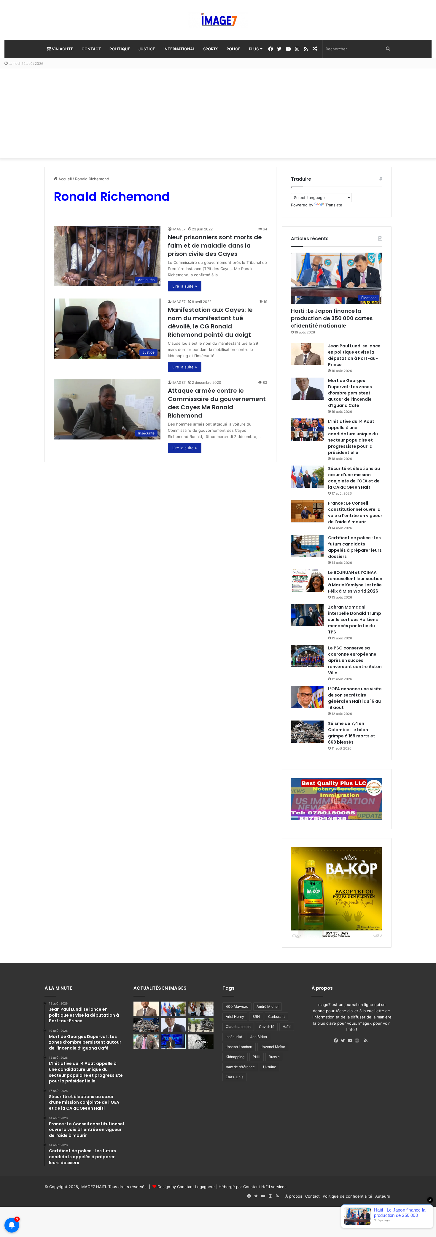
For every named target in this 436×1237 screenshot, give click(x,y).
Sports (210, 48)
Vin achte (62, 48)
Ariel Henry (235, 1016)
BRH (256, 1016)
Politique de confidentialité (347, 1196)
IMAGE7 (179, 229)
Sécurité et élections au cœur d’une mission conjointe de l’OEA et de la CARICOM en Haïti (354, 478)
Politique (119, 48)
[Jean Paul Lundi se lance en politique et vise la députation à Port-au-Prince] (307, 354)
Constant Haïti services (265, 1186)
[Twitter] (344, 1040)
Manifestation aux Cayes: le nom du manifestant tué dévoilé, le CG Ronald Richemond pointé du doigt (210, 322)
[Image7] (218, 20)
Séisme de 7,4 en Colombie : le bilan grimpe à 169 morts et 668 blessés (351, 733)
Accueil (64, 179)
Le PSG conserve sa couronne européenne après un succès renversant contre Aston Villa (355, 660)
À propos (293, 1196)
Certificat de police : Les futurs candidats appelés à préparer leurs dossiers (355, 547)
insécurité (234, 1036)
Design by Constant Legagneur (186, 1186)
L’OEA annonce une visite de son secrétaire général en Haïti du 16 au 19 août (355, 698)
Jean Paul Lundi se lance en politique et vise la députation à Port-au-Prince (354, 355)
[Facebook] (337, 1040)
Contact (91, 48)
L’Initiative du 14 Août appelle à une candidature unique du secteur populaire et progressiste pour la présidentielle (353, 436)
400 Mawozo (237, 1006)
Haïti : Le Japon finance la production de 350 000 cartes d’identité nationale (332, 318)
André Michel (268, 1006)
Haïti (287, 1026)
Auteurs (382, 1196)
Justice (147, 48)
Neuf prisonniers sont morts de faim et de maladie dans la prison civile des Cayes (215, 245)
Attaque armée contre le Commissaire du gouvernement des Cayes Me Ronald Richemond (217, 403)
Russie (274, 1057)
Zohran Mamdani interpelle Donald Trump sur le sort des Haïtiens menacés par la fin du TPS (354, 619)
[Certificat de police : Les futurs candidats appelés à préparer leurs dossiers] (307, 546)
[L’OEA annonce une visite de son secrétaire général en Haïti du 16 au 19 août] (307, 697)
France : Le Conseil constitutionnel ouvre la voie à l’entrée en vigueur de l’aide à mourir (355, 512)
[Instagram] (358, 1040)
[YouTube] (351, 1040)
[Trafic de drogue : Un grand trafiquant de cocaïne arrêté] (201, 1041)
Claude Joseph (238, 1026)
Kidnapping (235, 1057)
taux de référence (240, 1067)
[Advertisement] (218, 113)
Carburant (276, 1016)
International (179, 48)
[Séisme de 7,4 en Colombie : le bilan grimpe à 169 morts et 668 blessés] (307, 732)
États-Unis (234, 1077)
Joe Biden (258, 1036)
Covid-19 (266, 1026)
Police (234, 48)
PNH (256, 1057)
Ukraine (269, 1067)
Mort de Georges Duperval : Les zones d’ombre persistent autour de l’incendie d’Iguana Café (350, 393)
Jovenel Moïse (273, 1047)
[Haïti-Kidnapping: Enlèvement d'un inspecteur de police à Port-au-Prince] (146, 1041)
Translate (333, 205)
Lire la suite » (184, 286)
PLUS (254, 48)
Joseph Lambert (239, 1047)
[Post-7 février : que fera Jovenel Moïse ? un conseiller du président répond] (173, 1041)
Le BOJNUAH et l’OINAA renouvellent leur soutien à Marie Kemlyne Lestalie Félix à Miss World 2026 (355, 581)
